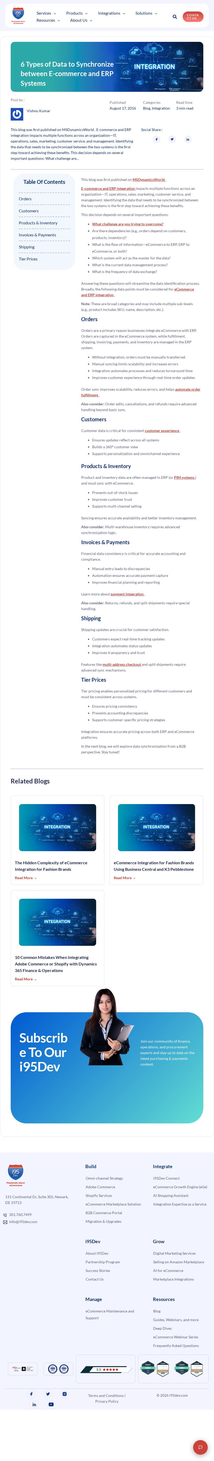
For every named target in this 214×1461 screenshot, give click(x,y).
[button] (48, 16)
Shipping (26, 265)
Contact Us (95, 1297)
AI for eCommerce (168, 1288)
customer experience (162, 449)
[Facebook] (31, 1412)
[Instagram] (65, 1412)
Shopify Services (99, 1213)
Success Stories (98, 1288)
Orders (25, 216)
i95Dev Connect (166, 1196)
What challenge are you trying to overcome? (127, 242)
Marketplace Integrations (173, 1297)
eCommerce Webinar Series (175, 1355)
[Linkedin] (34, 1422)
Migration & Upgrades (103, 1239)
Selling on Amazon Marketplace (178, 1280)
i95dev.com (178, 1413)
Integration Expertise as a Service (179, 1222)
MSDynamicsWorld (149, 198)
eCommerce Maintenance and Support (110, 1332)
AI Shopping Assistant (170, 1213)
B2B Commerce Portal (104, 1231)
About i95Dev (97, 1271)
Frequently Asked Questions (176, 1363)
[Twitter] (48, 1412)
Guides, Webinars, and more (176, 1337)
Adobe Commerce (100, 1205)
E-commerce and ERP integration (108, 206)
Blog (146, 126)
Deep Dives (162, 1346)
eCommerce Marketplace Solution (113, 1222)
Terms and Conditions (106, 1414)
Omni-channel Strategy (104, 1196)
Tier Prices (28, 277)
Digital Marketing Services (174, 1271)
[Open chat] (200, 1447)
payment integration (127, 612)
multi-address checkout (122, 682)
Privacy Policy (106, 1419)
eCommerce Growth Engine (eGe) (180, 1205)
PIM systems (184, 495)
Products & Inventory (38, 240)
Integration (161, 126)
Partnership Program (103, 1280)
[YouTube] (51, 1422)
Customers (29, 228)
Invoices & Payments (37, 253)
